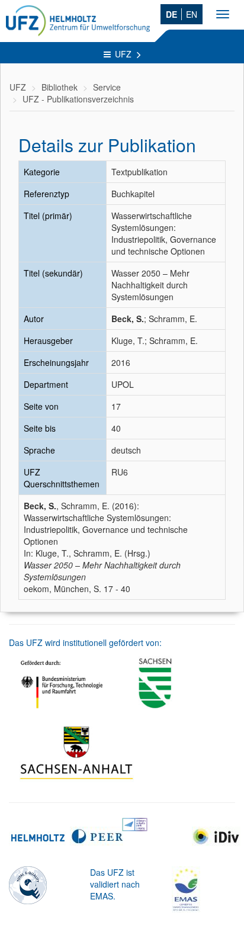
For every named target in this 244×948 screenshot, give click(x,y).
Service (107, 87)
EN (191, 14)
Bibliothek (59, 87)
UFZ (124, 54)
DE (171, 14)
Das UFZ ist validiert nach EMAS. (115, 884)
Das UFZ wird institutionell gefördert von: (85, 642)
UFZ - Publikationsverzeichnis (78, 99)
